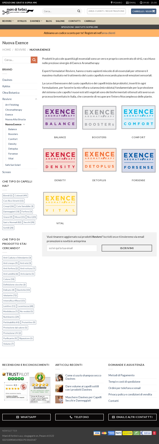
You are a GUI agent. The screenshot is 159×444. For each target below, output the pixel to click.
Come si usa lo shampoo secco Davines (83, 377)
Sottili (8, 227)
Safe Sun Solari (13, 164)
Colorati (21, 195)
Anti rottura (27, 268)
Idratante (10, 295)
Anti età (25, 263)
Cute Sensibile (24, 206)
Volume (8, 343)
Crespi (8, 206)
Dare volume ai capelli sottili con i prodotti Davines (82, 388)
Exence (9, 114)
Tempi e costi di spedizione (124, 381)
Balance (12, 129)
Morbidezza (10, 311)
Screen (6, 172)
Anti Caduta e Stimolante (17, 257)
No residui (26, 311)
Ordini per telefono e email (124, 388)
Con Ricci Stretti (13, 200)
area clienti (108, 33)
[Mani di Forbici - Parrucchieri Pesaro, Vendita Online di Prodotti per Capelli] (19, 11)
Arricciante (27, 273)
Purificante (10, 338)
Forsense (13, 153)
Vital (10, 158)
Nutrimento (11, 316)
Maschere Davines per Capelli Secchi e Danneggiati (83, 399)
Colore (8, 279)
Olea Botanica (10, 92)
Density (12, 143)
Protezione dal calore (15, 327)
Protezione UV (12, 333)
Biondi (7, 195)
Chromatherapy (13, 109)
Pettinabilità (11, 322)
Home (6, 49)
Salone (60, 21)
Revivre (7, 21)
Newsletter (9, 431)
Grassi (7, 217)
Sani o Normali (12, 222)
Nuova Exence (13, 124)
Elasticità (23, 290)
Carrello (90, 21)
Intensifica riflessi (14, 300)
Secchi (29, 222)
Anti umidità (10, 273)
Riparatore (26, 338)
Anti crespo (10, 263)
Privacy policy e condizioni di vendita (130, 394)
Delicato (8, 290)
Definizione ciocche (14, 284)
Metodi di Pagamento (121, 375)
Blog (49, 21)
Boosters (13, 133)
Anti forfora (10, 268)
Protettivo (28, 322)
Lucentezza (25, 306)
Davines (35, 21)
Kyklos (22, 21)
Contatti (74, 21)
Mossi (20, 217)
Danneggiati (11, 211)
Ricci (31, 217)
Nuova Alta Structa (15, 119)
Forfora (27, 211)
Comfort (13, 138)
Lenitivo (9, 306)
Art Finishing (12, 104)
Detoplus (13, 148)
